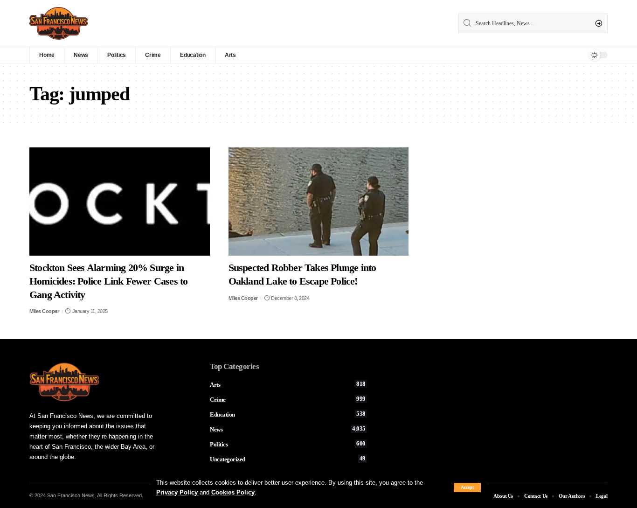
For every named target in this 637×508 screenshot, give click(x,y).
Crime (288, 399)
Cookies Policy (233, 492)
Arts (288, 384)
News (288, 429)
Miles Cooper (44, 311)
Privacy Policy (177, 492)
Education (288, 414)
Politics (288, 444)
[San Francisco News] (58, 23)
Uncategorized (288, 459)
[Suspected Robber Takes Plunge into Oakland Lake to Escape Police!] (318, 201)
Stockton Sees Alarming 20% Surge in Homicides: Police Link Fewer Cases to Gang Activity (108, 281)
